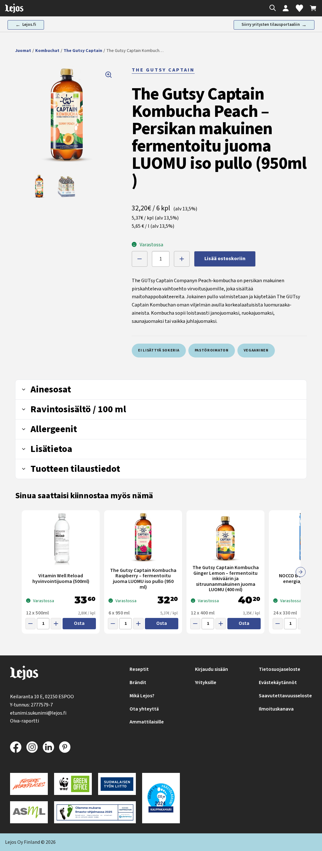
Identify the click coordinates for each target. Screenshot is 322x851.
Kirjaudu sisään (211, 669)
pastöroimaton (212, 350)
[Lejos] (24, 674)
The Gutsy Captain (83, 51)
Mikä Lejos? (142, 695)
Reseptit (139, 669)
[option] (39, 186)
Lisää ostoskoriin (224, 258)
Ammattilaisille (147, 721)
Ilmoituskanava (276, 708)
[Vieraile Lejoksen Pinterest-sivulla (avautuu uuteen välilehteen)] (64, 747)
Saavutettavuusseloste (285, 695)
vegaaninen (256, 350)
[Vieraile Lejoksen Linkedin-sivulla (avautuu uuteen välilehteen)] (48, 747)
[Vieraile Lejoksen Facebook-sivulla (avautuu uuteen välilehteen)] (15, 747)
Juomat (23, 51)
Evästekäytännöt (278, 682)
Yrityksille (205, 682)
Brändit (138, 682)
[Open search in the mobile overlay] (271, 8)
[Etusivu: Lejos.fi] (14, 8)
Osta (79, 623)
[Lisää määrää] (182, 259)
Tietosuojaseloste (279, 669)
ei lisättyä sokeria (158, 350)
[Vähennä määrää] (139, 259)
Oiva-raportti (24, 720)
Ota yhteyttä (144, 708)
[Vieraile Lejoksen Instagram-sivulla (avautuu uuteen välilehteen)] (32, 747)
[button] (66, 117)
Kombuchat (47, 51)
